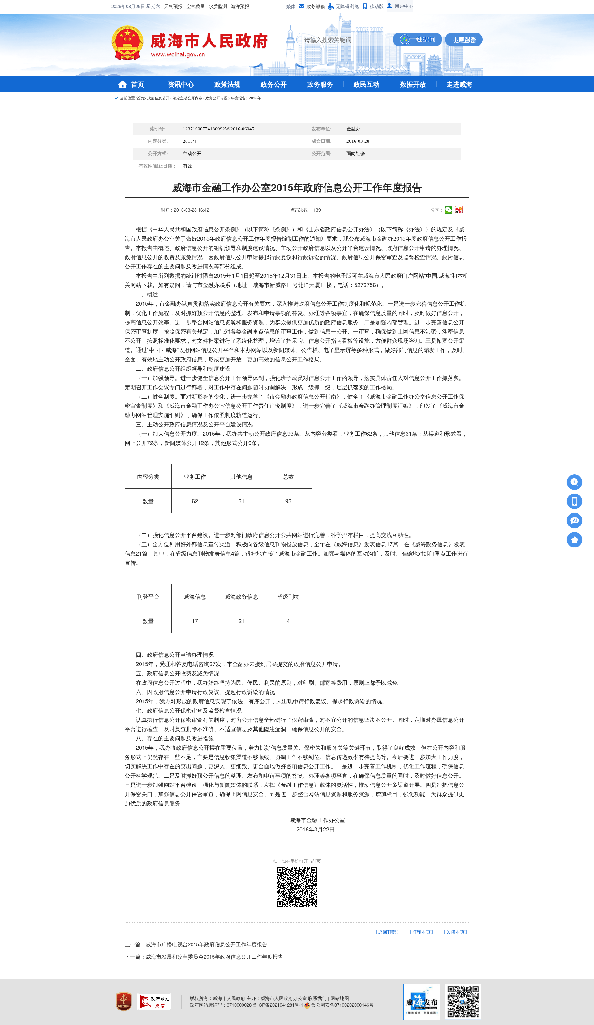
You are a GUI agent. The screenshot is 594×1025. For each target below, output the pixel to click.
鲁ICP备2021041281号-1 (278, 1004)
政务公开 (274, 84)
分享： (437, 210)
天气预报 (173, 6)
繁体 (290, 6)
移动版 (377, 6)
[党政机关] (124, 1000)
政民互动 (367, 84)
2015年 (255, 97)
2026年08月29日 (128, 6)
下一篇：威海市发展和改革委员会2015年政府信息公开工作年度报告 (204, 956)
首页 (137, 84)
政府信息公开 (158, 97)
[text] (345, 39)
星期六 (153, 6)
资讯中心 (181, 84)
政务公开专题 (216, 97)
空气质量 (195, 6)
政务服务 (320, 84)
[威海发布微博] (421, 1002)
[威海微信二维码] (463, 1002)
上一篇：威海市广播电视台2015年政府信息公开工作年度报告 (196, 944)
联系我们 (317, 998)
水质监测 (218, 6)
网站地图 (339, 998)
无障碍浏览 (347, 6)
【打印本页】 (421, 931)
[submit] (417, 39)
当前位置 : (128, 97)
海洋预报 (240, 6)
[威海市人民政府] (194, 44)
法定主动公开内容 (187, 97)
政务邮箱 (315, 6)
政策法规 (227, 84)
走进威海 (459, 84)
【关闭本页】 (455, 931)
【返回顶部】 (387, 931)
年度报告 (238, 97)
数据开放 (413, 84)
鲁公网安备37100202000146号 (342, 1004)
